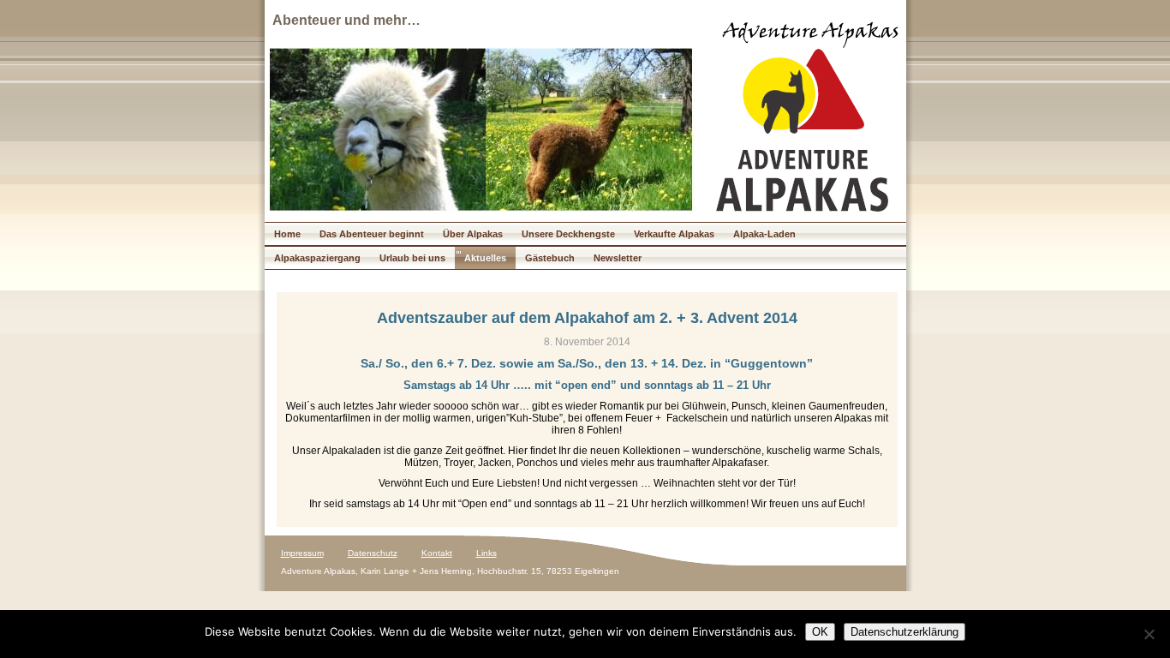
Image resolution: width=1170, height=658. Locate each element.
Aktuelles (485, 258)
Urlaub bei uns (412, 258)
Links (486, 553)
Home (287, 234)
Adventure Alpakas (810, 33)
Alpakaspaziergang (317, 258)
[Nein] (1148, 634)
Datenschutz (372, 553)
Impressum (302, 553)
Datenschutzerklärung (904, 631)
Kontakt (436, 553)
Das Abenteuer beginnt (371, 234)
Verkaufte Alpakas (674, 234)
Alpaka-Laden (764, 234)
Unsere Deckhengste (568, 234)
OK (820, 631)
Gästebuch (550, 258)
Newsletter (618, 258)
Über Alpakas (473, 234)
